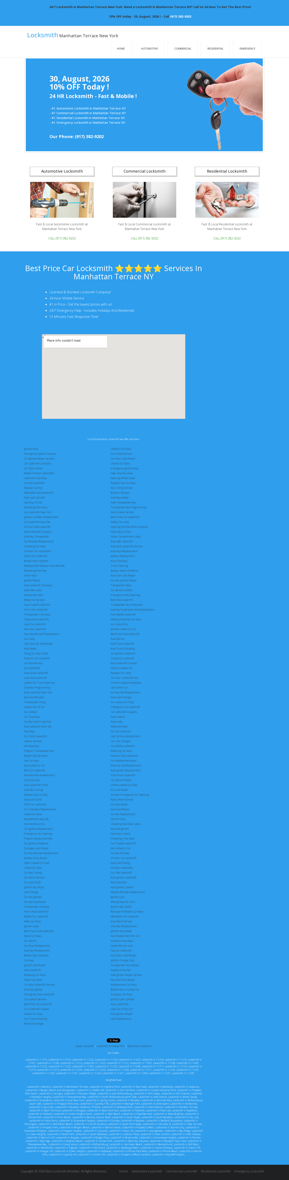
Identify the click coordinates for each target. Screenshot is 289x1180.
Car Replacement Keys (123, 760)
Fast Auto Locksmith (35, 629)
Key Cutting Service (122, 488)
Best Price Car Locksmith (38, 1004)
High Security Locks (121, 473)
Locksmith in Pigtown (66, 1148)
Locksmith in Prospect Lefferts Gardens (128, 1154)
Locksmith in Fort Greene (175, 1093)
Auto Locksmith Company (38, 585)
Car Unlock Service (121, 454)
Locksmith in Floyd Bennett (137, 1114)
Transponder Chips (34, 702)
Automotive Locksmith (147, 1171)
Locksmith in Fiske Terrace (187, 1124)
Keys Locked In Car (34, 765)
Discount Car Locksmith (37, 658)
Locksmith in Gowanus (186, 1087)
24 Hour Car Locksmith (123, 858)
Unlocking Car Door (35, 546)
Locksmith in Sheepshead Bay (69, 1097)
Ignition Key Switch (121, 907)
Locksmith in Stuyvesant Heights (77, 1120)
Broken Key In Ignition (36, 561)
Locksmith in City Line (186, 1117)
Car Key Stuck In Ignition (37, 721)
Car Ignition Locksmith (123, 653)
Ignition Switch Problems (124, 570)
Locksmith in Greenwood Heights (157, 1137)
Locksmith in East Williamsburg (114, 1093)
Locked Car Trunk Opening (39, 682)
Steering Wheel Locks (123, 478)
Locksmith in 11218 (106, 1059)
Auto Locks (116, 721)
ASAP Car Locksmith (35, 804)
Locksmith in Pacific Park (60, 1134)
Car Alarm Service (34, 877)
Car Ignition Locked (121, 590)
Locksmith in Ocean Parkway (156, 1148)
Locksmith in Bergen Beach (74, 1127)
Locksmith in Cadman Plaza (124, 1134)
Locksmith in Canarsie (95, 1131)
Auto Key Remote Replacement (41, 634)
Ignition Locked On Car (123, 629)
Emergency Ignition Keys (124, 468)
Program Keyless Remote (38, 838)
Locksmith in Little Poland (152, 1097)
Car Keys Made (119, 804)
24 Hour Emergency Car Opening (130, 794)
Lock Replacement (121, 1019)
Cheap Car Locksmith (123, 658)
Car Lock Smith (32, 882)
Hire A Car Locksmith (36, 609)
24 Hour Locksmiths (122, 868)
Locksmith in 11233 (106, 1066)
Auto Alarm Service (121, 921)
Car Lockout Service (35, 999)
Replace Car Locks (121, 673)
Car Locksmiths (119, 624)
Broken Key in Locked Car (125, 989)
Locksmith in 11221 (113, 1073)
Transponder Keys (121, 585)
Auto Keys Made (120, 497)
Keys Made (30, 648)
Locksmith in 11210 (176, 1059)
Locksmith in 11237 (67, 1073)
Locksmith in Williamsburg (93, 1144)
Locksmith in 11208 (129, 1066)
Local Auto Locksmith (35, 678)
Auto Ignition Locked (122, 887)
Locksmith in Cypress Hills (94, 1103)
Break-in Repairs (120, 492)
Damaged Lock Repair (36, 848)
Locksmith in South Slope (126, 1117)
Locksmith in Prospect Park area (60, 1103)
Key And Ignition (120, 829)
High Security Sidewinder (38, 643)
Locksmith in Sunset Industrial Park (156, 1090)
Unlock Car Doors (120, 463)
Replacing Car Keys (34, 975)
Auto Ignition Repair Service (126, 975)
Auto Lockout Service (122, 512)
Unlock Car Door (33, 868)
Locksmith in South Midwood (91, 1134)
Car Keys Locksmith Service (39, 984)
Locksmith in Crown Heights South (73, 1114)
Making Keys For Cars (123, 902)
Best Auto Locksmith (122, 600)
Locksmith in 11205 (83, 1066)
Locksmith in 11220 (164, 1070)
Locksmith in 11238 (48, 1063)
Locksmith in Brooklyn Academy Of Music (78, 1107)
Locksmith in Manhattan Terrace (70, 1087)
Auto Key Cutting (33, 790)
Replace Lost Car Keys (123, 483)
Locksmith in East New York (68, 1100)
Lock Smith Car (119, 687)
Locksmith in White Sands (182, 1097)
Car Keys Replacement (37, 945)
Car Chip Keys (32, 717)
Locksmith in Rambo (189, 1137)
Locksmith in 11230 (43, 1073)
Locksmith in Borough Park (125, 1103)
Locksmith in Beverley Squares (131, 1141)
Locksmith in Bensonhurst (158, 1144)
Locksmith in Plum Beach (57, 1117)
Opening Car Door (121, 531)
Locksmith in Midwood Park (117, 1107)
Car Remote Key (33, 663)
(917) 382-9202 (180, 16)
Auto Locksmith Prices (36, 785)
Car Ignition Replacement (38, 829)
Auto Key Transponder (36, 536)
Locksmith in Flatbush (40, 1114)
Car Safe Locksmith (121, 872)
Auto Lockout (118, 717)
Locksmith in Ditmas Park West (130, 1151)
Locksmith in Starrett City (170, 1127)
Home (121, 48)
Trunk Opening (119, 566)
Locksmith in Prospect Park (43, 1127)
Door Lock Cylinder (34, 497)
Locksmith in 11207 (141, 1063)
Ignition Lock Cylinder (123, 999)
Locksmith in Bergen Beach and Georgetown (51, 1090)
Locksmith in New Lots (158, 1110)
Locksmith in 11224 (90, 1073)
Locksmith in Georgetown (149, 1131)
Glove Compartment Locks (125, 536)
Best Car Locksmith (34, 770)
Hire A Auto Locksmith (36, 911)
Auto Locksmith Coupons (37, 531)
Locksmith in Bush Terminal (45, 1110)
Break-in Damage (34, 1023)
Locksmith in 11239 (183, 1073)
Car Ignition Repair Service (39, 458)
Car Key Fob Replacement (125, 692)
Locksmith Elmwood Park (111, 1046)
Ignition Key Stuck (34, 887)
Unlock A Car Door (121, 449)
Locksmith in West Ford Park (103, 1110)
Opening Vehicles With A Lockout (129, 527)
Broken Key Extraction (36, 955)
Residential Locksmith (216, 1171)
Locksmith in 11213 (48, 1070)
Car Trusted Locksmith (123, 843)
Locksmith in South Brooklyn (157, 1117)
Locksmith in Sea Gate (41, 1107)
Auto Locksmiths (120, 1004)
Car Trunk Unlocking (35, 1019)
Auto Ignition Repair (122, 1014)
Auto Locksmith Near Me (37, 726)
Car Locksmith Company (37, 463)
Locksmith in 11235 (71, 1070)
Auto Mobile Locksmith (123, 614)
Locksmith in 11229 (94, 1063)
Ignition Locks (31, 926)
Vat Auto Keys (31, 746)
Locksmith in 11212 (118, 1063)
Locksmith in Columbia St (157, 1124)
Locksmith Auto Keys (35, 478)
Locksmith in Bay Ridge (177, 1131)
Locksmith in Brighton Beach (67, 1141)
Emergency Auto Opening (125, 595)
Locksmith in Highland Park (104, 1087)
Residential (215, 48)
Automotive (149, 48)
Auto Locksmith (32, 970)
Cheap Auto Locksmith (36, 619)
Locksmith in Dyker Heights (69, 1151)
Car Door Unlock (33, 468)
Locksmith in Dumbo (108, 1120)
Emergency (247, 48)
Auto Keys (29, 731)
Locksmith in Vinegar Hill (39, 1151)
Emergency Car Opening (38, 833)
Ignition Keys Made (121, 931)
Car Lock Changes (121, 741)
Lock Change (31, 892)
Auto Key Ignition (33, 989)
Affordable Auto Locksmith (38, 492)
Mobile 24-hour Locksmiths (39, 473)
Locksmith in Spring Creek (100, 1100)
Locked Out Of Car (34, 707)
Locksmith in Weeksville (39, 1148)
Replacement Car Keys (123, 984)
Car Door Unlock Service (124, 678)
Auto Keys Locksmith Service (127, 546)
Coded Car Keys (33, 814)
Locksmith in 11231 (160, 1073)
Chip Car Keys (32, 780)
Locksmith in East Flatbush (148, 1107)
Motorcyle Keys (119, 726)
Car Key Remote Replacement (41, 853)
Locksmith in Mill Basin (186, 1144)
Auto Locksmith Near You (38, 692)
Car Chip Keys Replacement (40, 809)
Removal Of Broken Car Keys (127, 911)
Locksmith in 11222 (83, 1059)
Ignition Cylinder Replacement (41, 517)
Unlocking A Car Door (123, 838)
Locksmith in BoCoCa (39, 1087)
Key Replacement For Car (125, 936)
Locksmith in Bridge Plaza (95, 1137)
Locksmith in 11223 (59, 1066)
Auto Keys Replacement (124, 551)
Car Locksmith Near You (37, 512)
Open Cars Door (33, 980)
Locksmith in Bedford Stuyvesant (164, 1120)
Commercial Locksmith (181, 1171)
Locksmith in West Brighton (168, 1114)
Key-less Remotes (34, 697)
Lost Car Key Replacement (125, 736)
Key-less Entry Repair (123, 980)
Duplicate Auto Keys (122, 941)
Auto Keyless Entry (34, 824)
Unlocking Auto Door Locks (125, 824)
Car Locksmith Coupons (124, 712)
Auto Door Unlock (120, 833)
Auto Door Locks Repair (124, 955)
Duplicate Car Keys (121, 994)
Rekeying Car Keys (121, 751)
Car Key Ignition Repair (124, 580)
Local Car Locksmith (35, 624)
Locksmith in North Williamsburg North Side (112, 1097)
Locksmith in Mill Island (92, 1148)
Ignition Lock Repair (35, 965)
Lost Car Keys (31, 760)
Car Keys (29, 960)
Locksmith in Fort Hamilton (120, 1090)
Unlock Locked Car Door (124, 785)
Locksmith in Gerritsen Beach (125, 1144)
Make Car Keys (32, 921)
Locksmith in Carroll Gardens (90, 1124)
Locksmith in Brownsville (124, 1137)
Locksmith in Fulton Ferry (43, 1120)
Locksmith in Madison (133, 1120)
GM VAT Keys (118, 819)
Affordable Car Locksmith (125, 916)
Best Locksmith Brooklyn (62, 1171)
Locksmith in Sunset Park (98, 1141)
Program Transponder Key (39, 751)
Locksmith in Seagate (67, 1137)
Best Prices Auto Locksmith (39, 931)
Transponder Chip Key (36, 907)
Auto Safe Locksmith (122, 541)
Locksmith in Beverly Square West (91, 1117)
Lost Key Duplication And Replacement (132, 609)
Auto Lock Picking (120, 863)
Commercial (182, 48)
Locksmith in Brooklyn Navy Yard (168, 1141)
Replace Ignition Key (35, 570)
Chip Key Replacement (124, 926)
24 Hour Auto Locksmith (37, 527)
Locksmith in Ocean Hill (187, 1148)
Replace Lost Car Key (36, 794)
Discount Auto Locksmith (124, 756)
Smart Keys (30, 575)
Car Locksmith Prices (122, 702)
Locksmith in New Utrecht (155, 1134)
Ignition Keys (31, 449)
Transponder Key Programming (128, 507)
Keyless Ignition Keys (35, 507)
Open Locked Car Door (37, 863)
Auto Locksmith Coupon (124, 663)
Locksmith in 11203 (129, 1059)
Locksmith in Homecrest (183, 1103)
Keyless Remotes (33, 595)
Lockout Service (32, 741)
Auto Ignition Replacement (125, 770)
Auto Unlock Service (122, 799)
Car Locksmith (32, 668)
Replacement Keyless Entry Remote (44, 566)
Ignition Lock (117, 897)
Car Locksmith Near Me (37, 522)
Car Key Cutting (33, 872)
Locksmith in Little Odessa (185, 1134)
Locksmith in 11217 (153, 1066)
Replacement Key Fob (36, 819)
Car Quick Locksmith (35, 736)
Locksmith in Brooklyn (128, 1100)
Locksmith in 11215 (36, 1059)
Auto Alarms (117, 639)
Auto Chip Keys (119, 561)
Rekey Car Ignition (34, 600)
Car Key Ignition (33, 897)
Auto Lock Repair (120, 809)
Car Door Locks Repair (123, 458)
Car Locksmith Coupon (36, 1009)
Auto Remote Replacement (39, 775)
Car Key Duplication (35, 902)
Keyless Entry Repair (35, 858)
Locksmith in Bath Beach (106, 1114)
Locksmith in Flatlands (132, 1110)
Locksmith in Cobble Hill (90, 1090)
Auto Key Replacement (37, 950)
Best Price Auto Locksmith (125, 634)
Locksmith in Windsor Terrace (181, 1107)
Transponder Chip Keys (37, 614)
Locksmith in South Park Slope (124, 1124)
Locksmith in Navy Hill (121, 1131)
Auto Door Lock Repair (123, 575)
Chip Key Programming (37, 687)
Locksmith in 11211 (141, 1070)
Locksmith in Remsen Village (80, 1093)
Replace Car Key (33, 488)
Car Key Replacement (123, 814)
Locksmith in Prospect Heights (65, 1131)
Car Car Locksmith (121, 731)
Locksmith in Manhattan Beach (55, 1124)
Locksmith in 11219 (59, 1059)
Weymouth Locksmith (139, 1046)
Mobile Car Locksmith (36, 916)
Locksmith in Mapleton (184, 1110)
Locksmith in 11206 (136, 1073)
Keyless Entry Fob (121, 970)
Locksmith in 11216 (71, 1063)
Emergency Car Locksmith (125, 707)
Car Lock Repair (119, 790)
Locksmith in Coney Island (62, 1144)
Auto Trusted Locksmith (37, 605)
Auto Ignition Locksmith (123, 877)
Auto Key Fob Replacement (126, 765)
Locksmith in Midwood (99, 1151)
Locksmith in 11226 (118, 1070)
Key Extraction (119, 882)
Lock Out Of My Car (122, 1009)
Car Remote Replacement (39, 541)
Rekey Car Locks (120, 522)
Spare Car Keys (32, 936)
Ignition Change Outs (122, 960)
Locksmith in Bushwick (160, 1087)
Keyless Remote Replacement (128, 892)
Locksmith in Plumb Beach (163, 1151)
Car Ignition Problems (36, 843)
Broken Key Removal (35, 756)
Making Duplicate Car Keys (126, 619)
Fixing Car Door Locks (36, 653)
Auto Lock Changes (121, 697)
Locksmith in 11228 (164, 1063)
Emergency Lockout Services (40, 454)
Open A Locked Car (121, 668)
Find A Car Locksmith (35, 556)
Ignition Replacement (123, 556)
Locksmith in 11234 (176, 1066)
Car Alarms (30, 941)
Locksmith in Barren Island (105, 1127)
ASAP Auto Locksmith (122, 643)
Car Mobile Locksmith (123, 746)
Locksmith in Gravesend (38, 1100)
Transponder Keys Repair (125, 965)
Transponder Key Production (127, 605)
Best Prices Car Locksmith (125, 517)
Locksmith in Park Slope (146, 1093)
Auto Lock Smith (33, 799)
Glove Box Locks (33, 590)
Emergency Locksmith (249, 1171)
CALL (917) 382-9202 (62, 238)
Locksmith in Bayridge (38, 1141)
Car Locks (29, 639)
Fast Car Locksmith (121, 950)
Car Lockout (30, 712)
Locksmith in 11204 (94, 1070)
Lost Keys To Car (33, 502)
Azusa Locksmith (85, 1046)
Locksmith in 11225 (187, 1070)
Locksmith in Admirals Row (157, 1100)
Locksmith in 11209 (187, 1063)
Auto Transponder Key (123, 502)
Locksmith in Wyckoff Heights (168, 1154)
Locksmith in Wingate (74, 1110)
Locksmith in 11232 (36, 1066)
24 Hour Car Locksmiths (37, 551)
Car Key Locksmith (34, 483)
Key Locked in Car (121, 848)
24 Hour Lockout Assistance (126, 682)
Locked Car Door (33, 1014)
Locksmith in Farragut (51, 1093)
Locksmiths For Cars (122, 945)
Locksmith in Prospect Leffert (138, 1127)
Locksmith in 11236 (153, 1059)
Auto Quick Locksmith (36, 673)
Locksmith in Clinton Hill (91, 1154)
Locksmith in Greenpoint (155, 1103)
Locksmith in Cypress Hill (63, 1154)
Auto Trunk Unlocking (123, 648)
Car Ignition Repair (121, 780)
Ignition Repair (32, 580)
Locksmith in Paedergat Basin (122, 1148)
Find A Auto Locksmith (123, 775)
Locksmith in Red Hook (134, 1087)
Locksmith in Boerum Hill (40, 1137)
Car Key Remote (120, 853)
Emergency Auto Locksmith (39, 994)
